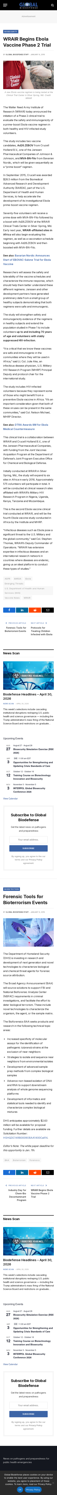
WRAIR (27, 598)
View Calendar (10, 798)
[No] (53, 1482)
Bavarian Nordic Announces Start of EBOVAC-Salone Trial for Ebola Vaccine (27, 260)
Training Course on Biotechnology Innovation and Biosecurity (32, 777)
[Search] (52, 5)
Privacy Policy (35, 860)
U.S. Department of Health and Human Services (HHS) (24, 590)
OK (20, 1489)
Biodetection (11, 889)
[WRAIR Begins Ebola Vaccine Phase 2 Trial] (28, 75)
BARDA (17, 578)
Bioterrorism (19, 1160)
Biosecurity (10, 31)
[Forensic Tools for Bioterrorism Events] (28, 932)
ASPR (7, 578)
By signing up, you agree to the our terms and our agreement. (28, 859)
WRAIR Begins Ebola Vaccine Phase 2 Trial (42, 1193)
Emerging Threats (14, 583)
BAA (7, 1160)
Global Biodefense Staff (17, 54)
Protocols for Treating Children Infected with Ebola (41, 631)
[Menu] (5, 5)
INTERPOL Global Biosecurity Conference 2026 (29, 790)
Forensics (35, 1160)
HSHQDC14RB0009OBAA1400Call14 (25, 1137)
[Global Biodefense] (28, 5)
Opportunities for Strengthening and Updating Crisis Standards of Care (33, 1329)
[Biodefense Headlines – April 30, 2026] (28, 675)
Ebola (28, 578)
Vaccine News (12, 598)
